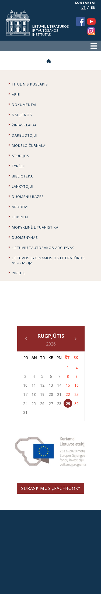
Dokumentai (24, 104)
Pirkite (19, 273)
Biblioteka (22, 176)
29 (68, 403)
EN (93, 7)
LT (83, 7)
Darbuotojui (24, 135)
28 (59, 403)
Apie (16, 94)
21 (59, 394)
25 (34, 403)
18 (34, 394)
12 (42, 385)
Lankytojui (22, 186)
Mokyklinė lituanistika (35, 227)
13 (51, 385)
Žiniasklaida (24, 125)
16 (76, 385)
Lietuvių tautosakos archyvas (43, 247)
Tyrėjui (19, 165)
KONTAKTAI (85, 3)
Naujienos (22, 114)
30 (76, 403)
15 (68, 385)
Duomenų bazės (28, 196)
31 (25, 412)
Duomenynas (25, 237)
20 (51, 394)
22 (68, 394)
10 (25, 385)
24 (25, 403)
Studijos (20, 155)
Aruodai (20, 206)
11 (34, 385)
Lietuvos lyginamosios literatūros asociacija (48, 260)
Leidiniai (20, 217)
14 (59, 385)
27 (51, 403)
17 (25, 394)
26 (42, 403)
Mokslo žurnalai (29, 145)
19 (42, 394)
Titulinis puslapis (30, 84)
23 (76, 394)
